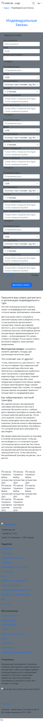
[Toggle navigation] (33, 3)
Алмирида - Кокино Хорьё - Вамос (17, 652)
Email (5, 47)
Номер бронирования (11, 585)
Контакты (5, 603)
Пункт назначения (11, 105)
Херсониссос (7, 643)
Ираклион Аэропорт (11, 615)
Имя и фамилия (10, 40)
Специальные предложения (13, 580)
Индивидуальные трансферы (14, 567)
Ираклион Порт (9, 620)
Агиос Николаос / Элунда (13, 634)
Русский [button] (7, 704)
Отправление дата (11, 66)
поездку (9, 275)
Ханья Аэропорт (9, 624)
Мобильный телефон (12, 54)
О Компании (7, 553)
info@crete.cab (8, 529)
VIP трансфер (7, 571)
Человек (7, 88)
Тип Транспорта (10, 81)
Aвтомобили (7, 548)
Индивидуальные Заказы (12, 558)
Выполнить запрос (21, 285)
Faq (2, 576)
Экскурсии (6, 562)
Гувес (4, 638)
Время (6, 74)
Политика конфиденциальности (15, 590)
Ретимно (6, 629)
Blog (3, 599)
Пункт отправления (12, 95)
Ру (39, 3)
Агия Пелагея (8, 647)
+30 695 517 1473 (9, 533)
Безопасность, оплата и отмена (15, 594)
